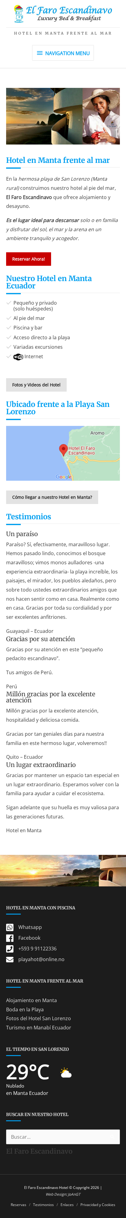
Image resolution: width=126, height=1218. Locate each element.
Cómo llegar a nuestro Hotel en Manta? (52, 497)
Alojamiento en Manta (31, 1000)
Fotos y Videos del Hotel (36, 385)
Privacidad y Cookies (97, 1204)
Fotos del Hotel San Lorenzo (38, 1018)
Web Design (56, 1194)
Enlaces (67, 1204)
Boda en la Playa (25, 1009)
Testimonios (43, 1204)
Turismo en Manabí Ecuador (38, 1027)
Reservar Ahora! (28, 259)
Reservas (18, 1204)
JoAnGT (74, 1194)
